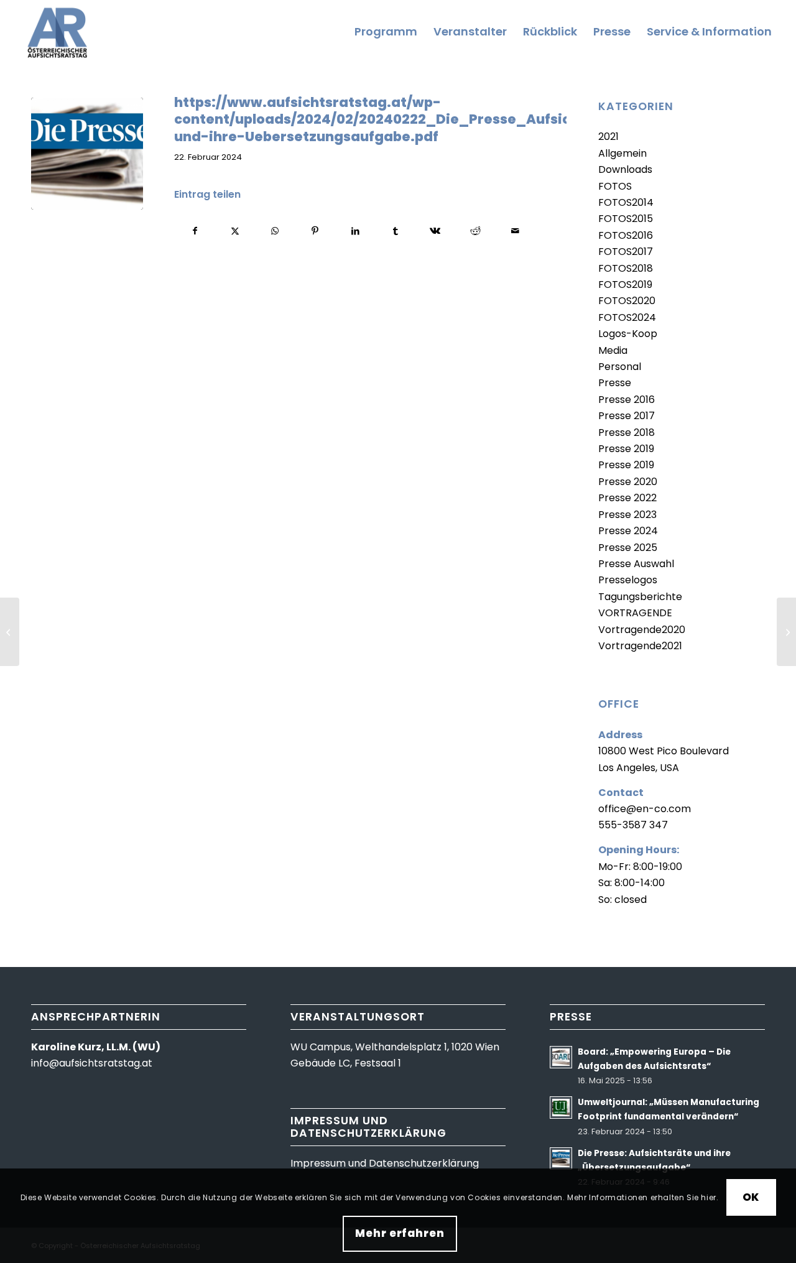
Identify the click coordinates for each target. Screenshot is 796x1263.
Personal (619, 366)
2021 (608, 136)
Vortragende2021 (640, 646)
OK (751, 1197)
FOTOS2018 (625, 268)
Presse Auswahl (636, 564)
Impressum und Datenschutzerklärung (384, 1163)
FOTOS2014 (626, 202)
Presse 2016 (626, 399)
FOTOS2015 (625, 218)
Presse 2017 (626, 416)
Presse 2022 (627, 498)
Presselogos (627, 580)
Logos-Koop (627, 333)
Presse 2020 (627, 481)
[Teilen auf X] (234, 230)
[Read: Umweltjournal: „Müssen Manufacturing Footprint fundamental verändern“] (561, 1107)
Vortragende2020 (641, 629)
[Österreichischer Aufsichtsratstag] (60, 32)
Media (612, 350)
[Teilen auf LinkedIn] (355, 230)
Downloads (625, 169)
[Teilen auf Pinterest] (315, 230)
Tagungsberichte (640, 597)
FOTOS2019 (625, 284)
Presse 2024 (628, 531)
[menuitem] (385, 32)
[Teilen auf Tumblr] (395, 230)
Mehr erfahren (399, 1233)
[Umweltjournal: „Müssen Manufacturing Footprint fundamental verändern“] (786, 632)
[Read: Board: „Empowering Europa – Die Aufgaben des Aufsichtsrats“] (561, 1057)
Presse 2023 (627, 514)
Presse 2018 (626, 432)
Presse (614, 383)
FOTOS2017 (625, 251)
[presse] (87, 154)
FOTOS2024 (627, 317)
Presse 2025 (627, 547)
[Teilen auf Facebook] (195, 230)
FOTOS (615, 186)
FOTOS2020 (626, 301)
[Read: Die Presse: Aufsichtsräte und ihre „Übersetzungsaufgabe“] (561, 1158)
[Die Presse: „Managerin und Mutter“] (9, 632)
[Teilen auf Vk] (435, 230)
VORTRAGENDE (635, 613)
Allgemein (622, 153)
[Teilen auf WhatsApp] (275, 230)
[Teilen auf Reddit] (475, 230)
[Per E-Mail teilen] (515, 230)
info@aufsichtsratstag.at (91, 1063)
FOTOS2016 (625, 235)
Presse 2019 (626, 449)
